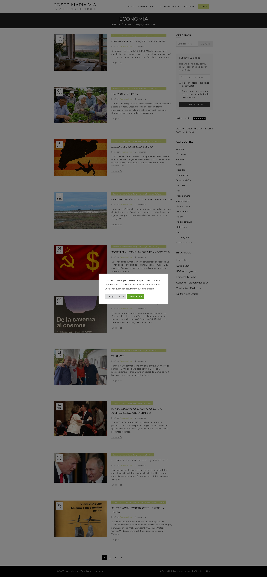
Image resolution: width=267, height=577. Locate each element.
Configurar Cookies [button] (115, 296)
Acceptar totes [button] (136, 296)
